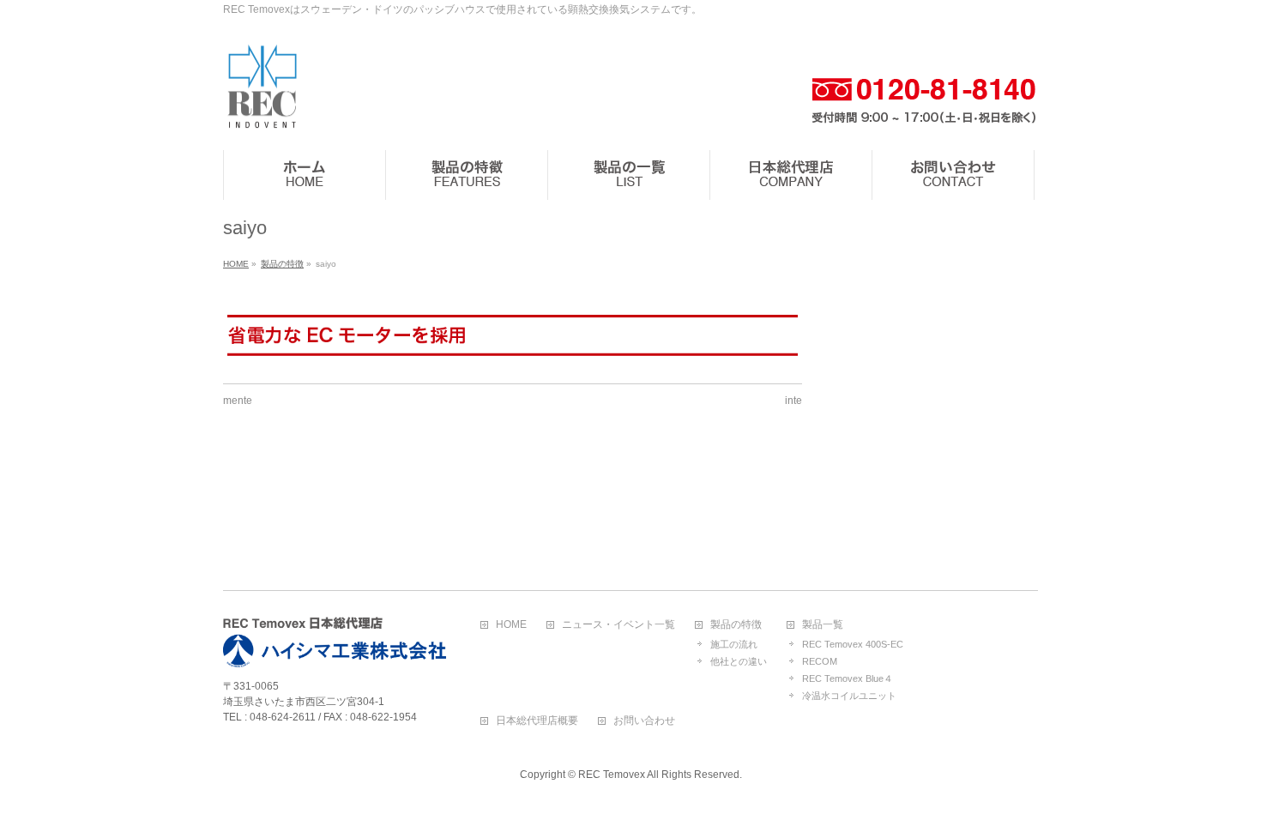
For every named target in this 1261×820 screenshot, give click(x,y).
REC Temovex (611, 775)
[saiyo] (512, 335)
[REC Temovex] (261, 118)
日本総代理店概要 (537, 721)
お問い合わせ (644, 721)
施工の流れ (733, 644)
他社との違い (738, 661)
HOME (511, 624)
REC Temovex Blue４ (847, 678)
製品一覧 (822, 624)
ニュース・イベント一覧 (618, 624)
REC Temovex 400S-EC (852, 644)
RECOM (819, 661)
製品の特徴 (736, 624)
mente (237, 401)
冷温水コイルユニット (849, 695)
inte (793, 401)
